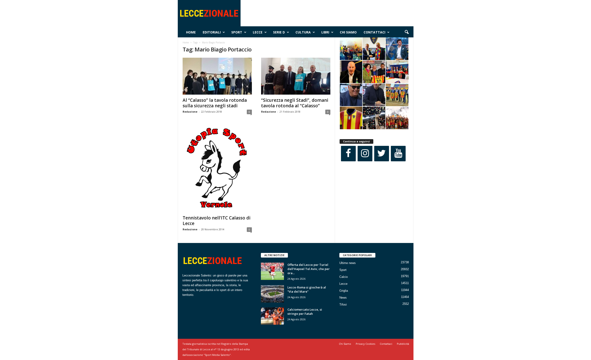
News (343, 297)
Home (191, 32)
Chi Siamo (348, 32)
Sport (236, 32)
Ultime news (347, 263)
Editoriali (212, 32)
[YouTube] (398, 153)
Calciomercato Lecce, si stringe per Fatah (304, 311)
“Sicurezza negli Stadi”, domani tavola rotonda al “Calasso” (294, 103)
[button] (406, 32)
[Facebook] (348, 153)
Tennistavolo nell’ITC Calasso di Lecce (216, 220)
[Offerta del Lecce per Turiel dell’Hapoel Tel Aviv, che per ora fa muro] (272, 271)
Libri (325, 32)
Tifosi (343, 304)
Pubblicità (403, 343)
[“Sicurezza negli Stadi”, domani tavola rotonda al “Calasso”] (295, 76)
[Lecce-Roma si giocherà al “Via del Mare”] (272, 294)
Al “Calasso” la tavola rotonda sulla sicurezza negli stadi (215, 103)
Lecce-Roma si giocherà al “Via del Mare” (306, 289)
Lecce (257, 32)
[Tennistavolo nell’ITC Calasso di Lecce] (217, 168)
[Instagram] (365, 153)
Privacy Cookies (365, 343)
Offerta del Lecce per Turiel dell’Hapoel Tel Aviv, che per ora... (308, 269)
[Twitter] (381, 153)
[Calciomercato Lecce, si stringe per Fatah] (272, 316)
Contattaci (374, 32)
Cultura (303, 32)
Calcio (343, 277)
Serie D (279, 32)
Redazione (190, 111)
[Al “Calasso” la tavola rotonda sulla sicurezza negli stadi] (217, 76)
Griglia (343, 290)
